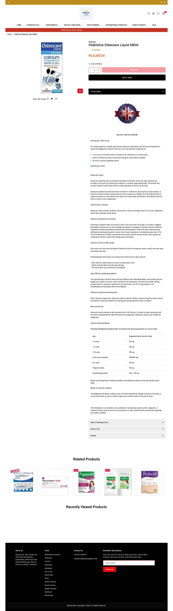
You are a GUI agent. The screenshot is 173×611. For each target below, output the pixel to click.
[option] (86, 30)
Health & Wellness (72, 25)
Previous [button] (7, 484)
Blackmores (49, 595)
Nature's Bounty (50, 582)
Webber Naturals (50, 588)
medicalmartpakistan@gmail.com (85, 558)
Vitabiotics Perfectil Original (149, 477)
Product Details (96, 91)
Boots (47, 578)
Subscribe (110, 569)
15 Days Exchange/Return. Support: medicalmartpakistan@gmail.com (86, 30)
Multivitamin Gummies (52, 554)
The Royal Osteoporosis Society (102, 329)
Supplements (52, 25)
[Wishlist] (158, 13)
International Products (116, 25)
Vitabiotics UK (33, 25)
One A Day (48, 571)
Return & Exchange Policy (99, 422)
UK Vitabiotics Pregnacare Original (118, 477)
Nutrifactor (48, 592)
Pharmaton (48, 565)
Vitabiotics (92, 42)
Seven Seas (49, 575)
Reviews (93, 436)
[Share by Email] (56, 99)
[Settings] (153, 13)
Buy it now (127, 77)
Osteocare (97, 394)
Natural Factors (50, 585)
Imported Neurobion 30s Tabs (23, 477)
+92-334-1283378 (80, 554)
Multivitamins (93, 25)
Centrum (48, 561)
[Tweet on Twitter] (52, 99)
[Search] (149, 13)
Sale (154, 25)
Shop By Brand (139, 25)
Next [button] (166, 484)
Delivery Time (95, 429)
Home (19, 25)
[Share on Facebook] (48, 99)
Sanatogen (48, 568)
